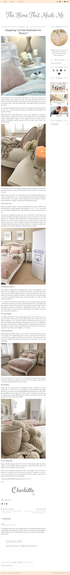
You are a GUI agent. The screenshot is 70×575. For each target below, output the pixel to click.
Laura (3, 523)
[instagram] (57, 70)
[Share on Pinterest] (7, 504)
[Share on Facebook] (2, 504)
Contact (21, 1)
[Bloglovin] (62, 1)
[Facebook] (60, 1)
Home (5, 1)
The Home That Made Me (13, 573)
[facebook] (61, 70)
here (17, 311)
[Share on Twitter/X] (4, 504)
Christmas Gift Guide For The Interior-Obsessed (35, 510)
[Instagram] (57, 1)
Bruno (16, 197)
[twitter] (54, 70)
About (12, 1)
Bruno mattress (36, 208)
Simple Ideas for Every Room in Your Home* (11, 510)
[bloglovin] (65, 70)
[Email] (65, 1)
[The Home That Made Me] (35, 12)
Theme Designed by (61, 573)
